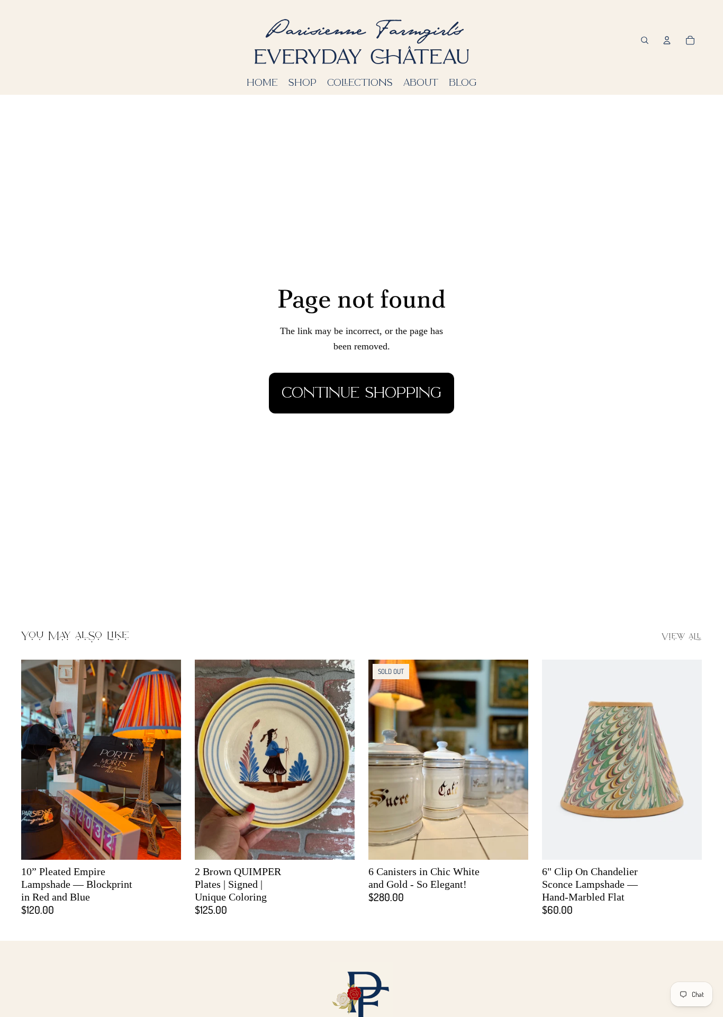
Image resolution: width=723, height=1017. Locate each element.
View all (682, 637)
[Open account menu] (667, 40)
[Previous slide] (37, 759)
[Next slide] (165, 759)
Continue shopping (361, 392)
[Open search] (644, 40)
